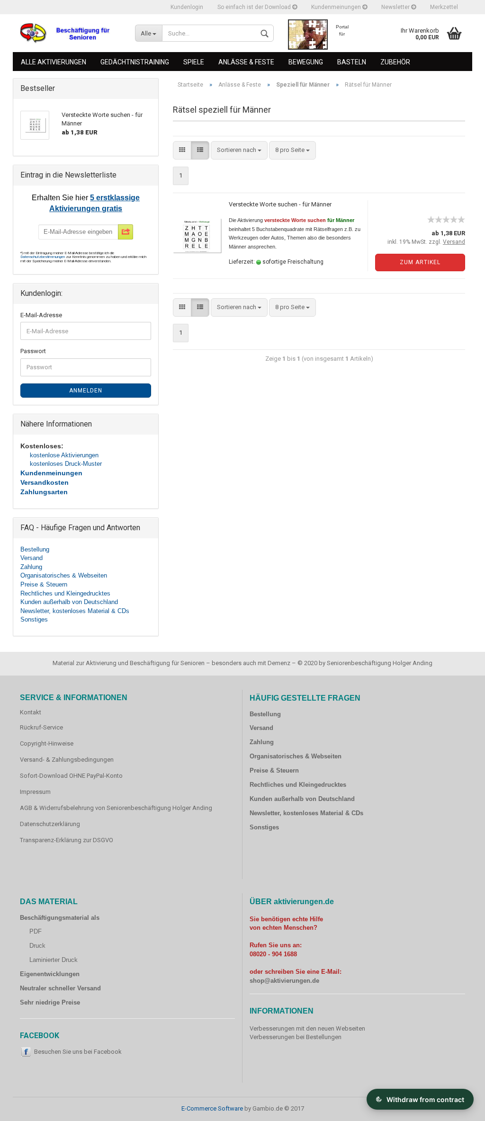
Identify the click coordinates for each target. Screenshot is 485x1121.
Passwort (33, 351)
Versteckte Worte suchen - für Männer (280, 204)
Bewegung (305, 62)
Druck (37, 945)
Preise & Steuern (43, 584)
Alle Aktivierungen (53, 62)
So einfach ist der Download (254, 7)
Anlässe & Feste (246, 62)
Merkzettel (444, 7)
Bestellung (34, 549)
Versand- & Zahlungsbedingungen (67, 759)
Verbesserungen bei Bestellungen (295, 1037)
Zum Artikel (420, 262)
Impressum (35, 791)
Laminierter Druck (53, 959)
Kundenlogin (187, 7)
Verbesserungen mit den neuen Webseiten (307, 1028)
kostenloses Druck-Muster (66, 463)
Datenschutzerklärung (50, 823)
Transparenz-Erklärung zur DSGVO (66, 840)
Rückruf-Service (41, 727)
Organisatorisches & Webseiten (63, 575)
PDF (35, 931)
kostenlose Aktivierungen (64, 455)
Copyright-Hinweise (46, 743)
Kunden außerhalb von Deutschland (69, 601)
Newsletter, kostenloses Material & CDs (74, 610)
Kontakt (30, 712)
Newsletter (396, 7)
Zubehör (395, 62)
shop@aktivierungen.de (284, 980)
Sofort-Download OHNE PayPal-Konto (71, 775)
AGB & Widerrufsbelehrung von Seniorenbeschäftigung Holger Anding (116, 807)
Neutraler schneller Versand (60, 988)
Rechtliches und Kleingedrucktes (65, 593)
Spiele (193, 62)
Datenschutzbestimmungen (43, 257)
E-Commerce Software (212, 1108)
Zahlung (31, 566)
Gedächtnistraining (134, 62)
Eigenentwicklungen (50, 974)
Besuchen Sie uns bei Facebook (78, 1051)
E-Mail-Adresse (41, 315)
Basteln (351, 62)
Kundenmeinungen (336, 7)
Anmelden (85, 390)
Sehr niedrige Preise (50, 1002)
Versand (31, 557)
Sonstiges (34, 619)
